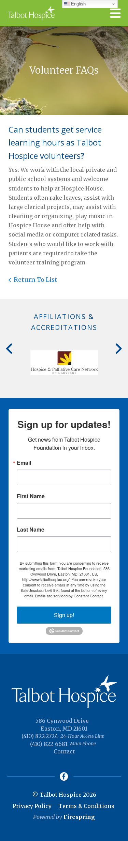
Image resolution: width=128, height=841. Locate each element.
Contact (64, 751)
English (78, 3)
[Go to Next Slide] (118, 348)
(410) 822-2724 (40, 736)
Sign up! (64, 615)
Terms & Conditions (86, 805)
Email (24, 462)
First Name (31, 496)
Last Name (30, 529)
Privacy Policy (32, 805)
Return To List (35, 280)
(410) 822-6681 (49, 743)
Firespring (79, 816)
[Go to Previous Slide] (9, 348)
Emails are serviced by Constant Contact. (69, 595)
